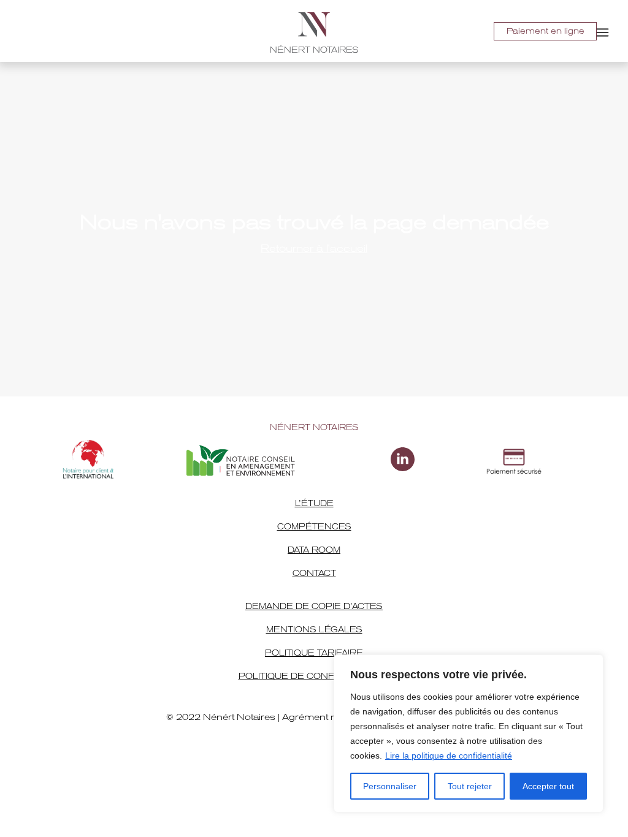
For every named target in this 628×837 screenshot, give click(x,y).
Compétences (314, 526)
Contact (314, 573)
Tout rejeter (470, 786)
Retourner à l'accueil (314, 248)
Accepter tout (548, 786)
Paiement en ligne (545, 31)
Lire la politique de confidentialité (448, 755)
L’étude (314, 503)
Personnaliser (389, 786)
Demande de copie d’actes (314, 606)
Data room (314, 550)
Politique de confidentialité (314, 676)
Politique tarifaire (314, 652)
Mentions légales (314, 629)
